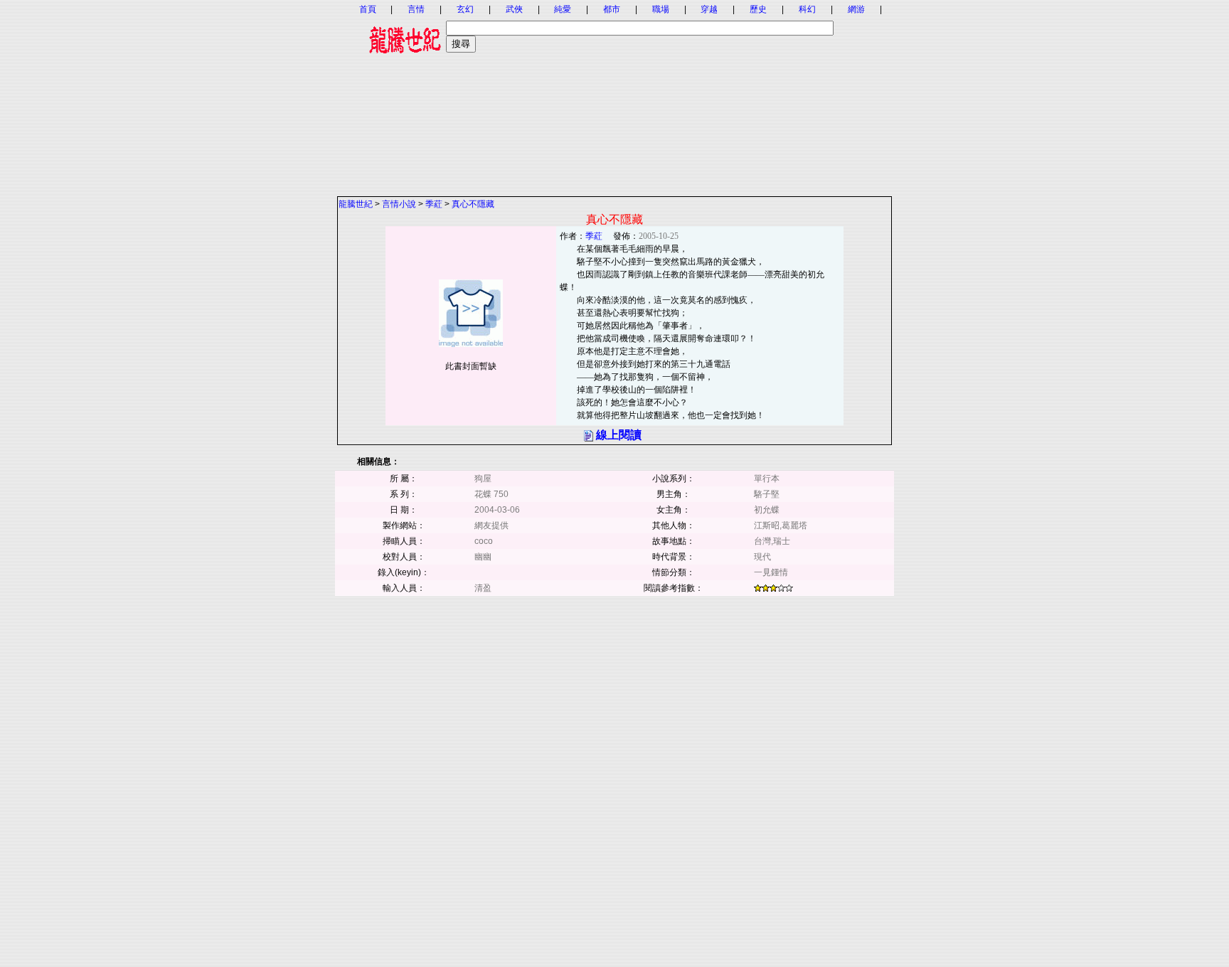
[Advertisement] (614, 96)
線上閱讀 (619, 435)
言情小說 (399, 204)
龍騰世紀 (356, 204)
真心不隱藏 (473, 204)
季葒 (433, 204)
